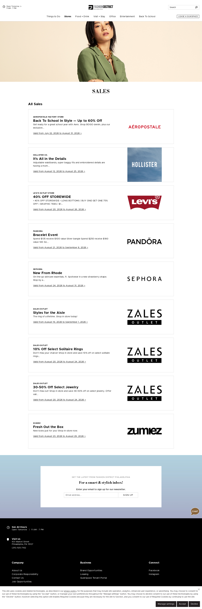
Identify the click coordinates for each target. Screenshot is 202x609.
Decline (194, 604)
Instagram (154, 574)
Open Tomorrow (13, 6)
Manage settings (166, 604)
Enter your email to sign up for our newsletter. (101, 489)
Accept (182, 604)
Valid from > (57, 133)
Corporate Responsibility (25, 574)
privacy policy (70, 591)
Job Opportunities (22, 582)
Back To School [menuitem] (147, 16)
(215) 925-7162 (19, 548)
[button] (199, 589)
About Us (17, 570)
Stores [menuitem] (67, 16)
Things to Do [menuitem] (53, 16)
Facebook (154, 570)
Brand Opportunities (91, 570)
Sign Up (128, 495)
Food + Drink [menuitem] (82, 16)
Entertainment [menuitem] (127, 16)
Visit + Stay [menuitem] (99, 16)
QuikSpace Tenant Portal (93, 578)
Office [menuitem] (112, 16)
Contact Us (17, 578)
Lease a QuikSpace (188, 16)
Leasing (84, 574)
